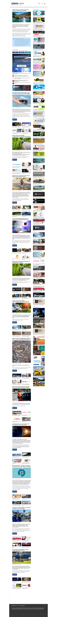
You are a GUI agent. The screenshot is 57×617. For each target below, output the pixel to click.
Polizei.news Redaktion (18, 313)
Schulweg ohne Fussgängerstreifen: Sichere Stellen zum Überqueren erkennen (21, 176)
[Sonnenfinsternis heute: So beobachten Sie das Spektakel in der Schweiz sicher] (21, 431)
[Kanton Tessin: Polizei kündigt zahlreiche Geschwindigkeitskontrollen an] (21, 557)
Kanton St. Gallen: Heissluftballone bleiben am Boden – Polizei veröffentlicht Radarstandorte (21, 339)
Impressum (14, 605)
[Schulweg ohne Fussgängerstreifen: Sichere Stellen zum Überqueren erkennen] (21, 184)
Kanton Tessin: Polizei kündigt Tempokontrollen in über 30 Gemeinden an (20, 301)
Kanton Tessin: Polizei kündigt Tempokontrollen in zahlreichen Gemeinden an (21, 136)
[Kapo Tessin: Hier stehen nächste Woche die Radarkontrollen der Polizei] (21, 269)
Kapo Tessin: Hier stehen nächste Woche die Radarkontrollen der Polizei (21, 262)
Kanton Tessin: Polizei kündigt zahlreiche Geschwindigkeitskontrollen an (20, 550)
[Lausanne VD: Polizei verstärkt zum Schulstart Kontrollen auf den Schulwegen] (21, 516)
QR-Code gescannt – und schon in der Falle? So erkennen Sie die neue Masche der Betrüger (21, 466)
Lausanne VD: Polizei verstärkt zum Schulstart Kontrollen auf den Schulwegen (21, 508)
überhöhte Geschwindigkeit (16, 237)
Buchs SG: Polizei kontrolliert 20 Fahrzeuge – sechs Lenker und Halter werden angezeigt (21, 387)
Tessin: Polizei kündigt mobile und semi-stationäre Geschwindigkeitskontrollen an (20, 219)
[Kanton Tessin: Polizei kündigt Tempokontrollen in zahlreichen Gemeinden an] (21, 144)
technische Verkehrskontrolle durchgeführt (23, 404)
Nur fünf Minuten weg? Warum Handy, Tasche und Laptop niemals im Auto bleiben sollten (21, 93)
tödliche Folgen (28, 238)
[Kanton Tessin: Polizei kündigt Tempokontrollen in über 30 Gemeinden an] (21, 308)
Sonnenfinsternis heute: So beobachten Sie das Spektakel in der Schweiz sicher (20, 424)
